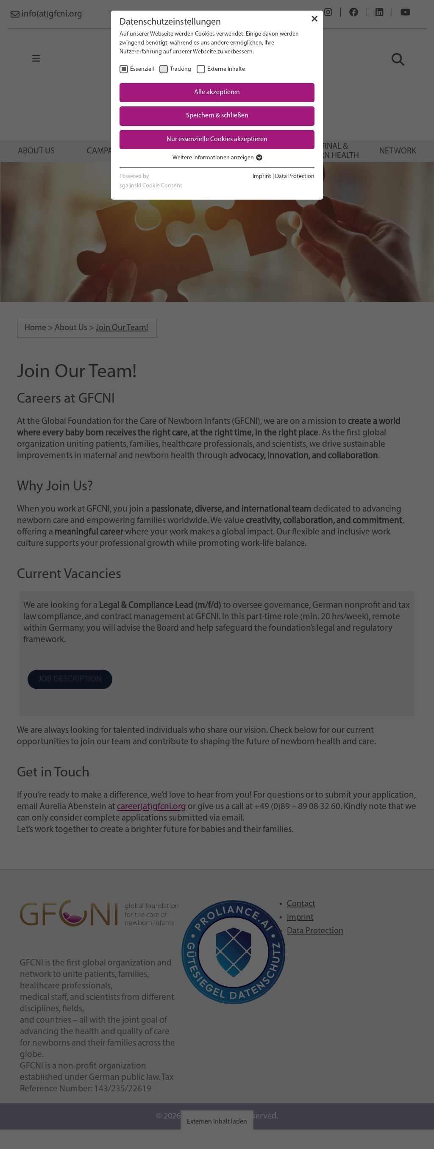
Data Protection (294, 176)
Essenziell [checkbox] (142, 69)
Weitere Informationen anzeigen (213, 158)
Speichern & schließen (217, 115)
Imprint (262, 176)
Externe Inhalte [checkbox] (226, 69)
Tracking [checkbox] (180, 69)
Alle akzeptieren (217, 92)
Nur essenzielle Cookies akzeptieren (217, 139)
